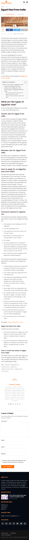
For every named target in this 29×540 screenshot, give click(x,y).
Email (3, 447)
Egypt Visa (13, 366)
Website (3, 453)
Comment (4, 421)
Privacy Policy (4, 533)
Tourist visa (5, 371)
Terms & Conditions (6, 535)
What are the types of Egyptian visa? (13, 84)
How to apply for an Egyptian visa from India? (13, 90)
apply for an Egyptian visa (12, 364)
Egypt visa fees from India (12, 94)
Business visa (5, 366)
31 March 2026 (20, 14)
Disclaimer (13, 533)
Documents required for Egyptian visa (14, 92)
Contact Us (4, 507)
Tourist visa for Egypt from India (12, 86)
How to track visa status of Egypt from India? (15, 96)
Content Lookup (10, 14)
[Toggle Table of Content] (24, 82)
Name (3, 440)
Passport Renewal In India (15, 322)
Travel (6, 6)
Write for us (4, 505)
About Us (3, 509)
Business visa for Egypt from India (12, 88)
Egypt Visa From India (7, 369)
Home (2, 6)
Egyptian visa (18, 369)
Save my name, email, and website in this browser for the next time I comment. (14, 461)
